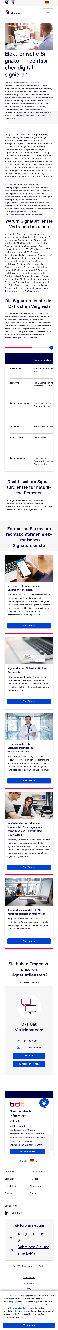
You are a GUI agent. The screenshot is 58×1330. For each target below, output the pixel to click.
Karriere (34, 1178)
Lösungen (9, 1178)
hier (25, 1317)
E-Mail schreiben (29, 1063)
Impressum (29, 1283)
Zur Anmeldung (27, 1151)
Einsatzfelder (11, 1186)
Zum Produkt (37, 626)
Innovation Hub (37, 1171)
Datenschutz (29, 1277)
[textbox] (48, 3)
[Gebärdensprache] (13, 2)
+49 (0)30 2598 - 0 (32, 1237)
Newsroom (35, 1186)
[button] (48, 11)
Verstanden (29, 1325)
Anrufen (29, 1055)
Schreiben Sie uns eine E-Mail (33, 1249)
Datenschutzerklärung (19, 1308)
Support (34, 1193)
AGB (29, 1289)
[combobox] (48, 3)
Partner (8, 1193)
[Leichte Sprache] (7, 2)
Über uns (9, 1171)
